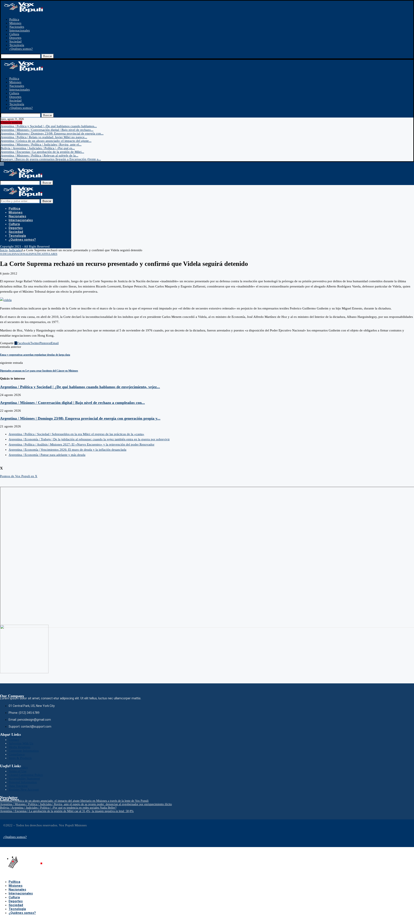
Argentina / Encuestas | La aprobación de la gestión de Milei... (42, 152)
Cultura (14, 34)
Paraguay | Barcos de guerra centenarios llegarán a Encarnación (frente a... (51, 159)
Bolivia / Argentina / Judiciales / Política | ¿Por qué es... (38, 148)
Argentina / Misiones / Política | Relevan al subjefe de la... (39, 155)
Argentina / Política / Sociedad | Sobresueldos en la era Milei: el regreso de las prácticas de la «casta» (76, 434)
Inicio (4, 250)
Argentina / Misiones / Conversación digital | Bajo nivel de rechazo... (47, 130)
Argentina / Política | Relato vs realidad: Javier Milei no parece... (44, 137)
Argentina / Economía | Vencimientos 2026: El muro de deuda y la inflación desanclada (67, 449)
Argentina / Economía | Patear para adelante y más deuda (47, 455)
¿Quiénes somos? (21, 48)
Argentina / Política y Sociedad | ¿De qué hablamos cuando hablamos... (49, 126)
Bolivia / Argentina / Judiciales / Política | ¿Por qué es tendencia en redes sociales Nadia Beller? (58, 807)
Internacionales (19, 30)
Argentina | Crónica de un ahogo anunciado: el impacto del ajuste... (46, 141)
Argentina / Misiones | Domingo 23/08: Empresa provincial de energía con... (52, 133)
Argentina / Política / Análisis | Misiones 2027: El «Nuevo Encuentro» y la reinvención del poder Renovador (81, 444)
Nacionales (16, 26)
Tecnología (16, 45)
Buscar (47, 56)
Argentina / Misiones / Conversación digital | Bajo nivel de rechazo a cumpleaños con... (72, 402)
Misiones (15, 23)
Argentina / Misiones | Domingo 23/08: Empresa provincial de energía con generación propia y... (80, 418)
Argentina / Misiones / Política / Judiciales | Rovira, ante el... (41, 144)
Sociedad (15, 41)
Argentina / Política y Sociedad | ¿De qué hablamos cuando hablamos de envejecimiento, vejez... (80, 387)
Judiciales (15, 250)
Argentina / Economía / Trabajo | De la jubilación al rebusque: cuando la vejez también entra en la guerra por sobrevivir (89, 439)
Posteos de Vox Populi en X (18, 476)
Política (14, 19)
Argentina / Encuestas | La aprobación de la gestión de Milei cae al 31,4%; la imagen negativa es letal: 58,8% (67, 811)
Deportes (15, 37)
